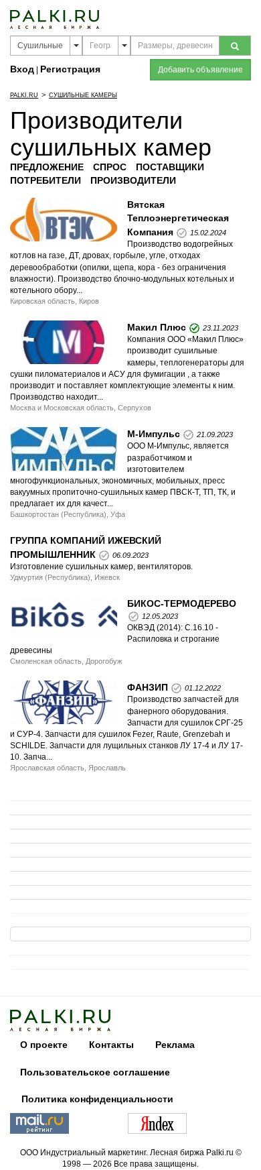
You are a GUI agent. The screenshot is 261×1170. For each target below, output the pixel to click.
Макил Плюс (156, 327)
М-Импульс (153, 433)
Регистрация (70, 69)
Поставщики (170, 167)
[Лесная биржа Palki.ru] (54, 18)
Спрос (109, 167)
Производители (133, 180)
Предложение (47, 167)
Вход (22, 69)
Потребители (45, 180)
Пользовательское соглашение (95, 1072)
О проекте (44, 1044)
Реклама (175, 1044)
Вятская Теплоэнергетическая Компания (178, 218)
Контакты (111, 1044)
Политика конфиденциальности (97, 1099)
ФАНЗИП (147, 687)
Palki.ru (24, 95)
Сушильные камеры (83, 95)
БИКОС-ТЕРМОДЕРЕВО (181, 603)
